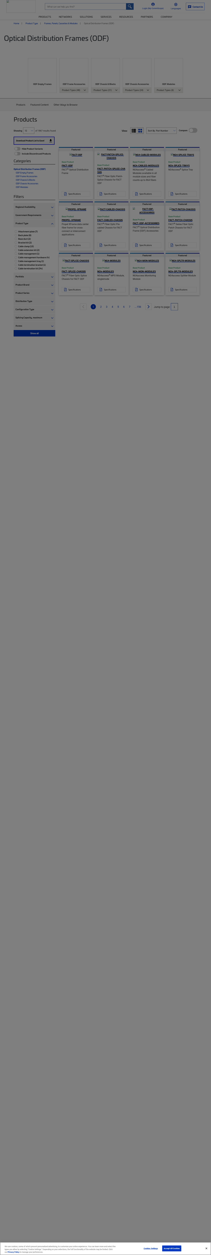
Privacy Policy (13, 1252)
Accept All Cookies (172, 1248)
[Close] (206, 1248)
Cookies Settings (151, 1248)
